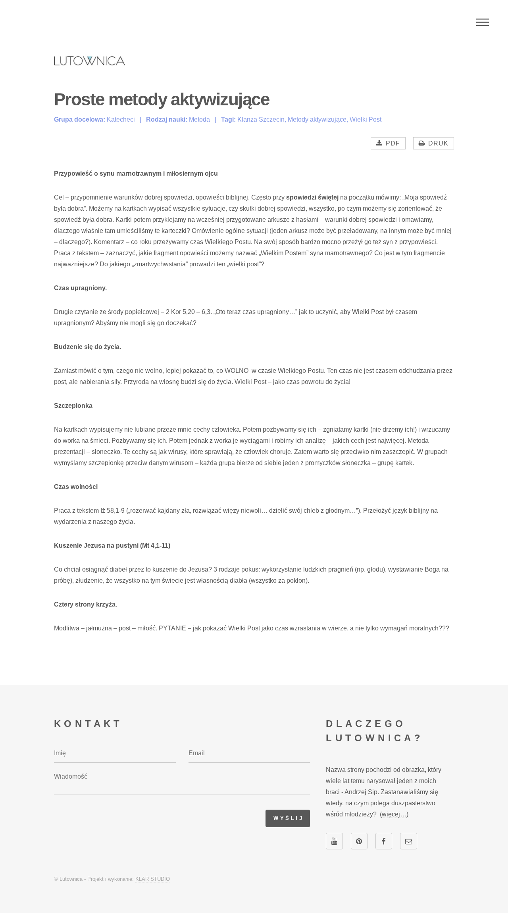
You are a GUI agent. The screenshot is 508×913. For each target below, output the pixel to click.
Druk (438, 143)
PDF (393, 143)
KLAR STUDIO (152, 879)
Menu (482, 22)
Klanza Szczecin (261, 119)
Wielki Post (365, 119)
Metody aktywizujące (317, 119)
